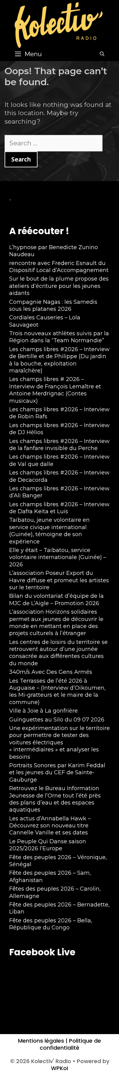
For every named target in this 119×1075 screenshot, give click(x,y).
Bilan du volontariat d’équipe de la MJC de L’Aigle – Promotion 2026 (56, 599)
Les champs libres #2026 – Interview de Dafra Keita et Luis (59, 508)
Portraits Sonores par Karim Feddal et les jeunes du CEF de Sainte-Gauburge (57, 772)
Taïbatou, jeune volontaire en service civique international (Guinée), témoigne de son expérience (49, 531)
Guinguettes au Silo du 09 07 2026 (56, 719)
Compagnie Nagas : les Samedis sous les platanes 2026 (53, 305)
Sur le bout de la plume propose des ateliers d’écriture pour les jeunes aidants (59, 285)
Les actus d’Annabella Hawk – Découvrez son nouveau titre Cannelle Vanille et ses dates (50, 825)
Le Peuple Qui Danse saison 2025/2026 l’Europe (47, 845)
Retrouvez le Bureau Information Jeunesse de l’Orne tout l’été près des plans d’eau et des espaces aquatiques (55, 799)
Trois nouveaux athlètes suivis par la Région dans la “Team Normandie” (59, 337)
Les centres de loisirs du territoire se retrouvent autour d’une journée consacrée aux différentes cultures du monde (58, 653)
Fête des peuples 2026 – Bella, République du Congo (50, 924)
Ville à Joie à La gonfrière (43, 710)
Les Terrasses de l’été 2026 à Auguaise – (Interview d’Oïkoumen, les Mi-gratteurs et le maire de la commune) (57, 691)
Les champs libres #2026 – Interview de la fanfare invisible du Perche (59, 445)
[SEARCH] (102, 54)
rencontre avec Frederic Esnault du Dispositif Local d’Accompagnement (59, 267)
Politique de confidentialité (70, 1044)
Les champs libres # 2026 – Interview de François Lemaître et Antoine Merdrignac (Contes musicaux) (55, 390)
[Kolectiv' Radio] (59, 24)
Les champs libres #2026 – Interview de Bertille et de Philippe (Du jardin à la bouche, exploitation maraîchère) (59, 360)
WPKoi (59, 1068)
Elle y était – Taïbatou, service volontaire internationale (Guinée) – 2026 (57, 557)
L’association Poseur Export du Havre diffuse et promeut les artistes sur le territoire (59, 580)
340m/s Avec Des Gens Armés (50, 672)
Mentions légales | (42, 1040)
